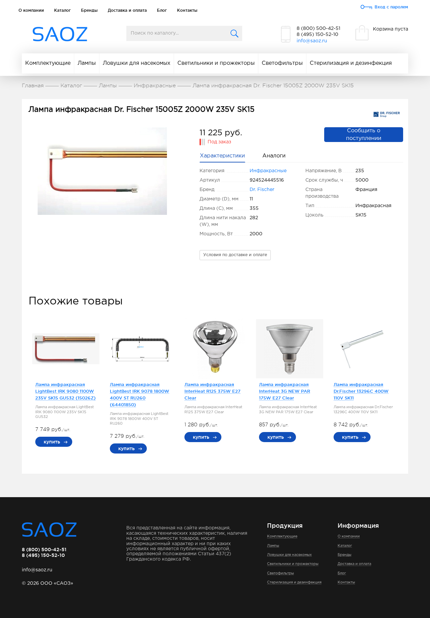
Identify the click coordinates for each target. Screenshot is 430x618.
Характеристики (222, 155)
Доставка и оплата (127, 10)
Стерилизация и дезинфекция (351, 63)
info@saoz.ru (312, 41)
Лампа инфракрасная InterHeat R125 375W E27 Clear (212, 391)
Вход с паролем (391, 7)
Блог (162, 10)
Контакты (187, 10)
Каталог (62, 10)
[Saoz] (60, 34)
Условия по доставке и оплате (235, 255)
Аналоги (274, 155)
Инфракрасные (268, 171)
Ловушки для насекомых (136, 63)
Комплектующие (48, 63)
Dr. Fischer (262, 190)
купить (52, 441)
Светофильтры (282, 63)
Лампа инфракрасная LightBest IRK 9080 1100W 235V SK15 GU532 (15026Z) (65, 391)
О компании (31, 10)
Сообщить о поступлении (363, 134)
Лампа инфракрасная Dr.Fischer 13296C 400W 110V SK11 (361, 391)
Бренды (89, 10)
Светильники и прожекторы (216, 63)
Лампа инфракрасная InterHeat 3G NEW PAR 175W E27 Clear (284, 391)
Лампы (87, 63)
